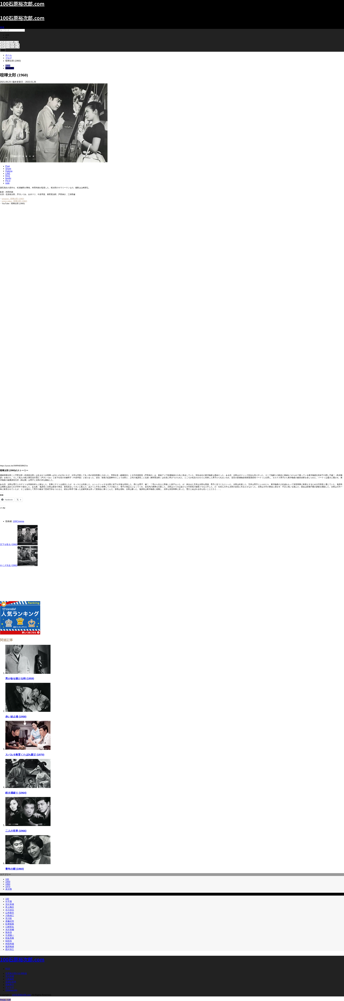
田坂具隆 (9, 938)
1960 (7, 65)
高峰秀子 (9, 985)
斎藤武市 (9, 921)
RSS (7, 969)
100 (7, 879)
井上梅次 (9, 907)
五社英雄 (9, 904)
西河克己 (9, 949)
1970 (7, 886)
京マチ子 (9, 987)
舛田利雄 (9, 68)
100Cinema (18, 521)
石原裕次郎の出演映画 (16, 973)
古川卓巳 (9, 910)
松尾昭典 (9, 924)
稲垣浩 (8, 941)
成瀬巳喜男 (10, 982)
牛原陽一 (9, 935)
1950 (7, 882)
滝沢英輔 (9, 929)
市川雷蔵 (9, 976)
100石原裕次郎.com (22, 17)
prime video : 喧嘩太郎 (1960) (14, 201)
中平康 (8, 901)
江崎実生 (9, 927)
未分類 (8, 889)
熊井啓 (8, 932)
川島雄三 (9, 915)
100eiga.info (11, 990)
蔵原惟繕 (9, 946)
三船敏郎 (9, 979)
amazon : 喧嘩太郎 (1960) (13, 199)
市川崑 (8, 918)
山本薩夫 (9, 913)
